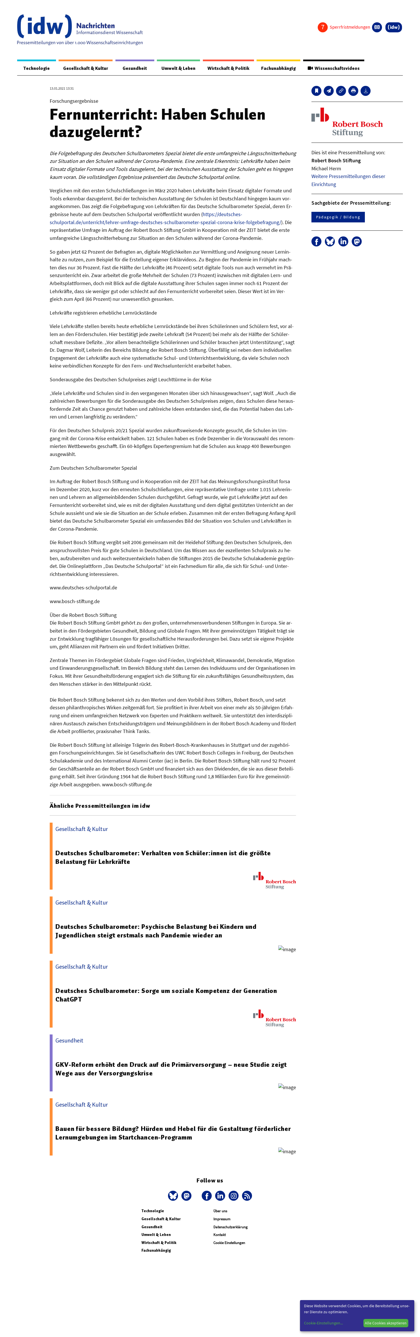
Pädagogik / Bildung (338, 217)
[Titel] (316, 91)
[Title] (341, 91)
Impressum (222, 1218)
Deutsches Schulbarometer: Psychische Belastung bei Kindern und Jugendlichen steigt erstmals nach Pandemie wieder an (156, 931)
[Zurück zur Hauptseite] (393, 27)
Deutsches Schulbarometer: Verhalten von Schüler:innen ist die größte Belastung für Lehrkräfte (163, 857)
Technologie (36, 68)
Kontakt (219, 1234)
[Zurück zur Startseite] (80, 29)
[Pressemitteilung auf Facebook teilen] (316, 241)
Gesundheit (135, 68)
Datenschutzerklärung (230, 1227)
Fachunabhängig (278, 68)
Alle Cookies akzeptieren (386, 1323)
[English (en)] (377, 27)
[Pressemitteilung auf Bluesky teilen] (330, 241)
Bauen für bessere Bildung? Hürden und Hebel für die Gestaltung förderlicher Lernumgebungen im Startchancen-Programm (173, 1133)
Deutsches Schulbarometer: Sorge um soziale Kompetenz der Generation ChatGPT (166, 995)
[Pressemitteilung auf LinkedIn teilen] (343, 241)
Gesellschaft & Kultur (85, 68)
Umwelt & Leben (178, 68)
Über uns (220, 1210)
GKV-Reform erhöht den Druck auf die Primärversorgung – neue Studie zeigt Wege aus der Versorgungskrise (171, 1069)
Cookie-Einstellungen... (323, 1323)
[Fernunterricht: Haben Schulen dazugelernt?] (329, 91)
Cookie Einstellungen (229, 1242)
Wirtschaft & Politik (228, 68)
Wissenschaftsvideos (336, 68)
